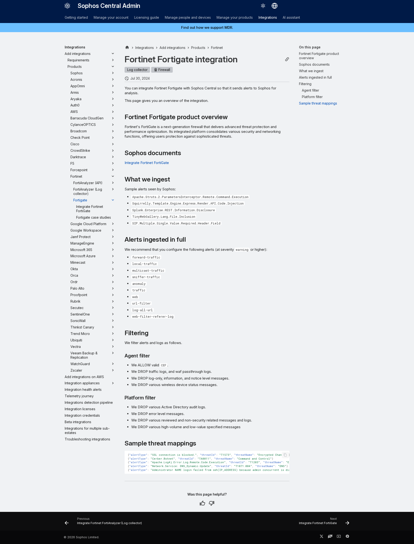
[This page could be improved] (211, 503)
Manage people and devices (188, 17)
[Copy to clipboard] (285, 455)
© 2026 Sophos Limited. (81, 537)
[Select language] (274, 6)
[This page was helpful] (202, 503)
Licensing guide (146, 17)
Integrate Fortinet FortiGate (147, 162)
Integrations (268, 17)
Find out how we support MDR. (207, 27)
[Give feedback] (347, 537)
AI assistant (291, 17)
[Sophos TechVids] (339, 537)
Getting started (76, 17)
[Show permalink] (287, 59)
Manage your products (235, 17)
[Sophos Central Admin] (67, 6)
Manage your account (111, 17)
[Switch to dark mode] (263, 6)
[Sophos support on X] (321, 537)
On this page (310, 47)
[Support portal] (330, 537)
